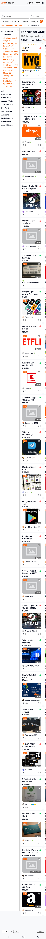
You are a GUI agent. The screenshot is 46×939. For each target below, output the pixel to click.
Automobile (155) (10, 43)
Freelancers (6, 94)
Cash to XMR (7, 101)
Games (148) (8, 62)
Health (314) (8, 70)
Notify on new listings (32, 40)
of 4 (10, 931)
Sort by (27, 25)
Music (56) (7, 73)
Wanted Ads (6, 98)
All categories (7, 31)
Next (40, 931)
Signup (30, 3)
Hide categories (7, 25)
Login (37, 3)
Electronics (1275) (10, 54)
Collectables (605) (10, 51)
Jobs (3, 91)
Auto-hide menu (8, 125)
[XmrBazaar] (7, 2)
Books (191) (8, 46)
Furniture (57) (8, 59)
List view (18, 25)
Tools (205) (7, 86)
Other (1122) (8, 76)
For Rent (5, 108)
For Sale (7, 34)
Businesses (6, 121)
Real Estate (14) (9, 81)
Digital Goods (7, 118)
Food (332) (7, 57)
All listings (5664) (10, 38)
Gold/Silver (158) (10, 68)
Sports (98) (7, 84)
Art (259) (6, 41)
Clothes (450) (8, 49)
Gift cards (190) (11, 65)
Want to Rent (6, 111)
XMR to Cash (7, 104)
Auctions (5, 115)
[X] (27, 16)
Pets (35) (6, 78)
